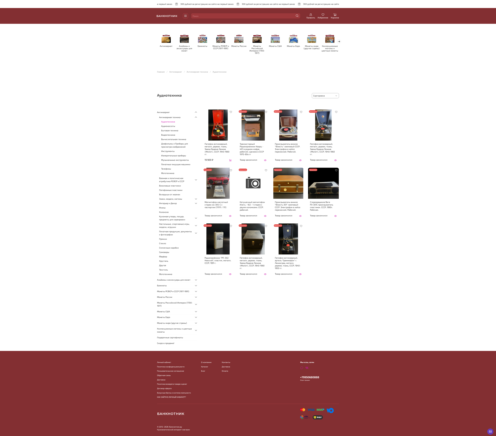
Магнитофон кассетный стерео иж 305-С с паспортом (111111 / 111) (216, 204)
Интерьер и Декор (168, 203)
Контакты (226, 362)
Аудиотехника (168, 121)
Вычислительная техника (173, 139)
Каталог (204, 367)
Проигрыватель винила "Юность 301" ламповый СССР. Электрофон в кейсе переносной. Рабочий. (287, 206)
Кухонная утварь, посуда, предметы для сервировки (172, 218)
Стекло (162, 243)
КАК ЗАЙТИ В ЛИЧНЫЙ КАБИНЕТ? (171, 397)
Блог (203, 371)
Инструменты (168, 151)
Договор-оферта (164, 388)
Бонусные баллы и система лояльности (174, 393)
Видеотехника (168, 135)
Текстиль (163, 269)
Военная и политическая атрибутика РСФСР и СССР (171, 179)
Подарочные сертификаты (170, 337)
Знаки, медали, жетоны (170, 199)
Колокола (164, 212)
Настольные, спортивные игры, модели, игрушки (174, 225)
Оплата (225, 371)
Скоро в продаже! (165, 343)
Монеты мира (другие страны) (312, 47)
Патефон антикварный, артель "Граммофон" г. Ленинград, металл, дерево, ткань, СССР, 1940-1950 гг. (288, 263)
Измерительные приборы (173, 155)
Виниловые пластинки (170, 185)
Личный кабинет (164, 362)
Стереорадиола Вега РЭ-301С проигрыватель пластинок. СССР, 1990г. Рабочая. (321, 206)
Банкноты (202, 46)
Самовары (164, 252)
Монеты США (275, 46)
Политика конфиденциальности (170, 367)
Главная (161, 71)
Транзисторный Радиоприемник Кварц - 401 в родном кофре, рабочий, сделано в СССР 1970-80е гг (252, 149)
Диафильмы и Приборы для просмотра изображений (174, 145)
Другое (162, 265)
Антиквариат (166, 46)
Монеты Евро (293, 46)
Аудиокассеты (168, 126)
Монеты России (238, 46)
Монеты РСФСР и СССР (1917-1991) (220, 47)
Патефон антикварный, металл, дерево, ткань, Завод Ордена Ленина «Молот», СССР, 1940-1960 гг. (217, 149)
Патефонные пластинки (170, 190)
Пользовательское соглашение (170, 371)
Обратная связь (164, 375)
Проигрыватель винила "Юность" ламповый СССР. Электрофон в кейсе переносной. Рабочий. (287, 148)
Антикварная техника (197, 71)
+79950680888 (309, 377)
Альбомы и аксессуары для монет (184, 48)
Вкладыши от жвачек (169, 194)
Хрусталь (163, 261)
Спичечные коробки (169, 247)
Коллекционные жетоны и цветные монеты (329, 48)
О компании (206, 362)
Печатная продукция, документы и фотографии (175, 233)
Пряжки (163, 239)
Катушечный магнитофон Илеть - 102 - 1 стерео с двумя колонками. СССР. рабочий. (252, 206)
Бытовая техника (169, 130)
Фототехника (167, 173)
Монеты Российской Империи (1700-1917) (257, 49)
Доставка (161, 380)
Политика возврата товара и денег (172, 384)
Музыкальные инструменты (175, 160)
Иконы (162, 207)
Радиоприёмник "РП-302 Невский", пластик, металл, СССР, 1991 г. (218, 260)
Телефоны (166, 168)
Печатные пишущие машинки (175, 164)
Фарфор (163, 256)
